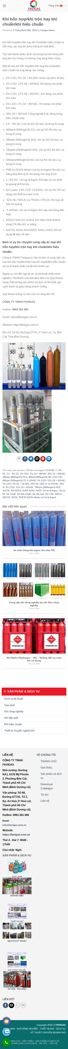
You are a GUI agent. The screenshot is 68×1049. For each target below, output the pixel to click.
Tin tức (30, 470)
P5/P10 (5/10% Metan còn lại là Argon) (37, 497)
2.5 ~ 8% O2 (12, 473)
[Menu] (4, 6)
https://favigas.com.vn (16, 834)
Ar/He (31, 490)
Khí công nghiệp (13, 711)
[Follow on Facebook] (5, 1005)
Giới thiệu (46, 767)
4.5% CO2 (57, 477)
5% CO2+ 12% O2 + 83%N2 (51, 480)
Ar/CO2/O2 (16, 490)
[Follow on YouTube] (23, 1005)
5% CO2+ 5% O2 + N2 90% (15, 484)
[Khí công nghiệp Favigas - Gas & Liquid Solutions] (34, 5)
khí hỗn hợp (38, 494)
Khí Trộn (49, 494)
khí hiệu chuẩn (24, 494)
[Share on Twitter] (31, 459)
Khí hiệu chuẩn (13, 724)
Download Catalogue (47, 786)
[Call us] (17, 1005)
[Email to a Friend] (37, 459)
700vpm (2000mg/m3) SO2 (47, 487)
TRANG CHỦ (49, 761)
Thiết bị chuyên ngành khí (19, 730)
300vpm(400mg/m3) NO (39, 477)
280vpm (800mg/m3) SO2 (14, 477)
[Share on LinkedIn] (49, 459)
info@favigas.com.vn (14, 825)
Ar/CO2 (6, 490)
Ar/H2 (25, 490)
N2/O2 (14, 497)
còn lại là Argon (50, 490)
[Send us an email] (11, 1005)
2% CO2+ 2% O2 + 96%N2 (33, 473)
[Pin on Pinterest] (43, 459)
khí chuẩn (11, 494)
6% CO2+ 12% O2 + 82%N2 (19, 487)
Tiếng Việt (53, 5)
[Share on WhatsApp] (19, 459)
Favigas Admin (47, 30)
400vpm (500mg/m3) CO (14, 480)
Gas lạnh (9, 705)
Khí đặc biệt (11, 718)
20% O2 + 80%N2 (56, 473)
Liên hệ (45, 801)
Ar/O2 (38, 490)
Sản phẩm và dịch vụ (51, 776)
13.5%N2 (49, 470)
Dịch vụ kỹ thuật (13, 698)
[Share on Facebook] (25, 459)
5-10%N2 (31, 480)
